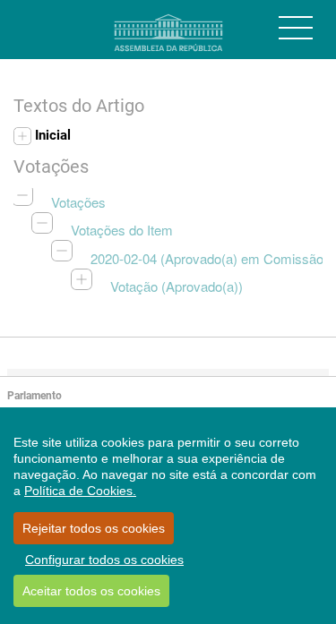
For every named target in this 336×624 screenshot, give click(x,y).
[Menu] (296, 27)
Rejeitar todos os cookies (93, 528)
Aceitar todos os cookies (91, 591)
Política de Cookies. (80, 490)
